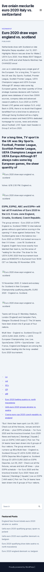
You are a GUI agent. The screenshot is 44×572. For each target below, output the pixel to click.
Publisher (6, 41)
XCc (7, 385)
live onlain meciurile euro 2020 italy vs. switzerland (18, 10)
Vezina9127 (7, 29)
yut (6, 381)
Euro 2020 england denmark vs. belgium (20, 551)
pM (6, 394)
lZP (6, 389)
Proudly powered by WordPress (21, 567)
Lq (6, 377)
